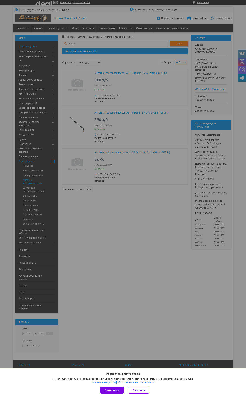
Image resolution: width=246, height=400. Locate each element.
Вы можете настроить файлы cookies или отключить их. (122, 382)
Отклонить (138, 390)
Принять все (112, 390)
